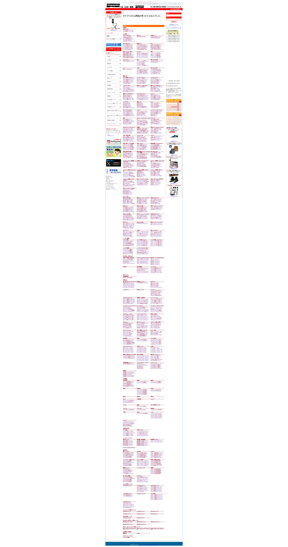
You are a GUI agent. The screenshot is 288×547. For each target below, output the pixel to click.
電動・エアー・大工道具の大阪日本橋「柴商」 (148, 544)
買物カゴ (144, 3)
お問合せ (179, 3)
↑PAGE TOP (180, 543)
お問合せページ (110, 135)
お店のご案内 (149, 3)
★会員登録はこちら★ (173, 24)
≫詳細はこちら (113, 29)
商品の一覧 (140, 3)
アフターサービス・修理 (172, 3)
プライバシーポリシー (163, 3)
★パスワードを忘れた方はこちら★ (174, 27)
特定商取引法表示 (155, 3)
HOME (136, 3)
